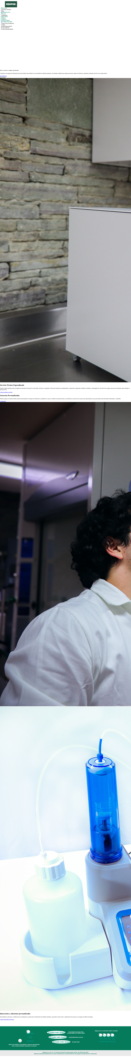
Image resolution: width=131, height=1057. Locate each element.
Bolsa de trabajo (14, 1044)
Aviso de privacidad (18, 1046)
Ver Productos (3, 76)
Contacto (34, 1046)
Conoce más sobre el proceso (7, 1019)
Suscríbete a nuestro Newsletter (30, 1044)
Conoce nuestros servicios (6, 392)
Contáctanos (3, 401)
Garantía (27, 1046)
